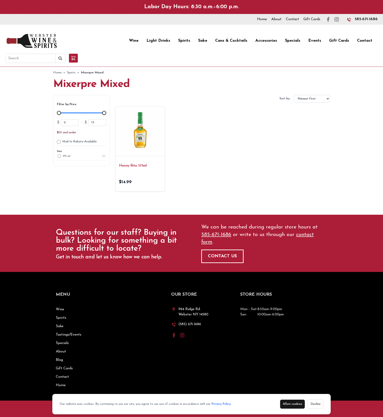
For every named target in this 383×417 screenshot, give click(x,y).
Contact (292, 19)
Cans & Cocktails (231, 41)
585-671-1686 (366, 19)
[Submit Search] (60, 58)
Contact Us (222, 256)
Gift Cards (311, 19)
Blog (59, 360)
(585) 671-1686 (189, 324)
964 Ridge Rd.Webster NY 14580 (193, 311)
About (276, 19)
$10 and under (66, 132)
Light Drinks (158, 41)
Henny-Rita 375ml (133, 165)
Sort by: (284, 98)
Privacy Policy (221, 404)
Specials (292, 41)
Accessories (266, 41)
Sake (202, 41)
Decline (315, 404)
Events (314, 41)
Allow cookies (292, 404)
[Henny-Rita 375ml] (140, 131)
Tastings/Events (68, 334)
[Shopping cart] (73, 58)
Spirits (184, 41)
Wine (134, 41)
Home (262, 19)
